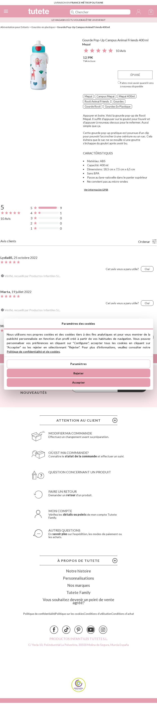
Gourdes (118, 101)
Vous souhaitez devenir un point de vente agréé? (78, 601)
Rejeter (78, 373)
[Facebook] (54, 630)
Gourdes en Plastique (117, 106)
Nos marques (78, 585)
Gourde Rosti (93, 106)
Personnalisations (78, 578)
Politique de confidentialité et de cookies (33, 351)
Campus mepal (105, 96)
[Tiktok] (66, 630)
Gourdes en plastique (43, 27)
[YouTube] (91, 630)
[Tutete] (43, 12)
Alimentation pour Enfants (14, 27)
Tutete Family (78, 592)
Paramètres (78, 364)
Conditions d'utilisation (97, 613)
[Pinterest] (78, 630)
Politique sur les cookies (69, 613)
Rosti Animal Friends (97, 101)
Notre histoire (78, 570)
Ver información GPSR (96, 189)
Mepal (86, 44)
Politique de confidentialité (39, 613)
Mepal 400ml (127, 96)
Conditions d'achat (122, 613)
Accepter (78, 382)
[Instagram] (103, 630)
